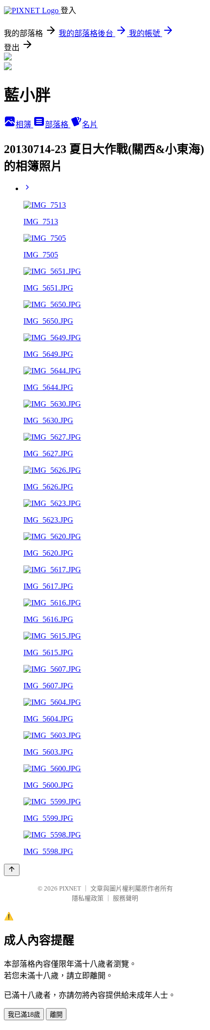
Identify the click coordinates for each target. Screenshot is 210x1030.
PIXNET (70, 888)
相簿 (24, 124)
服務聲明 (125, 898)
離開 (56, 1014)
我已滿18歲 (24, 1014)
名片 (90, 124)
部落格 (57, 124)
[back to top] (12, 870)
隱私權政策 (88, 898)
